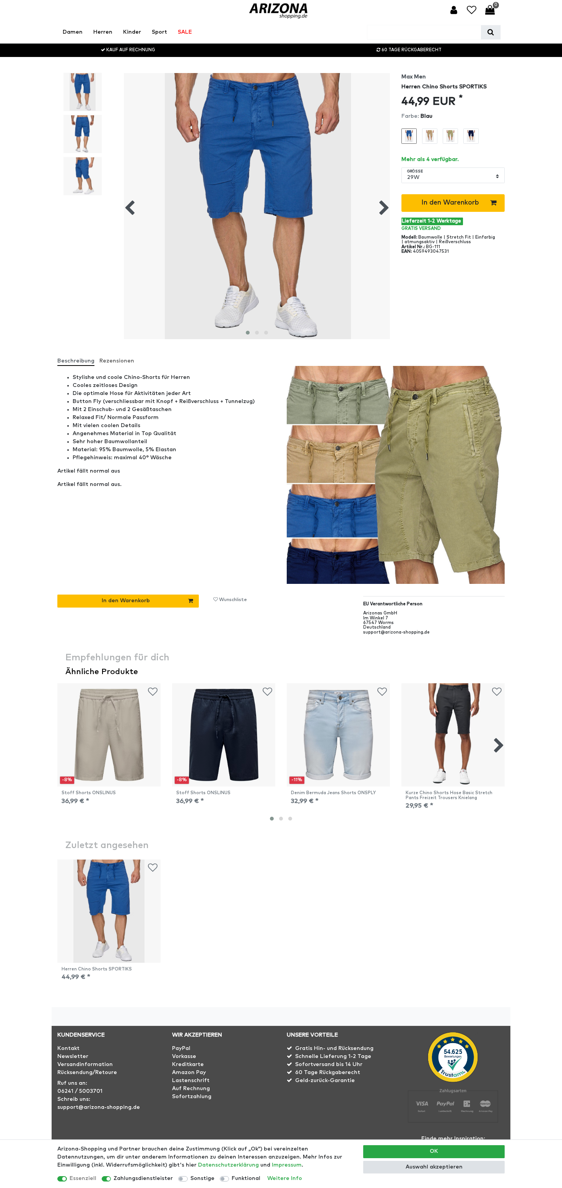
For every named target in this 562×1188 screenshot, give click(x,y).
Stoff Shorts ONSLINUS (89, 793)
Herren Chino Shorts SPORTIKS (97, 969)
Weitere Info (284, 1178)
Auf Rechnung (191, 1088)
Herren (102, 32)
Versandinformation (85, 1064)
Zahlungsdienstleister (143, 1178)
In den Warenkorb (450, 202)
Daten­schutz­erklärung (228, 1165)
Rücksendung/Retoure (87, 1072)
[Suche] (490, 32)
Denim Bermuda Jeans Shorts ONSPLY (333, 793)
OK (434, 1151)
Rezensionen (116, 361)
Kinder (132, 32)
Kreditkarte (188, 1064)
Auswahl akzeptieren (434, 1167)
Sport (159, 32)
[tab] (78, 358)
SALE (185, 32)
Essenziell (83, 1178)
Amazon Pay (189, 1072)
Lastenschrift (191, 1080)
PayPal (181, 1048)
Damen (73, 32)
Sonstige (202, 1178)
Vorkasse (184, 1056)
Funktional (246, 1178)
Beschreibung (75, 361)
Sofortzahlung (191, 1096)
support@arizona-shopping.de (98, 1107)
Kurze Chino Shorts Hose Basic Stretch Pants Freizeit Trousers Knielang (449, 795)
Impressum (287, 1165)
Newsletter (72, 1056)
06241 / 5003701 (79, 1091)
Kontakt (68, 1048)
